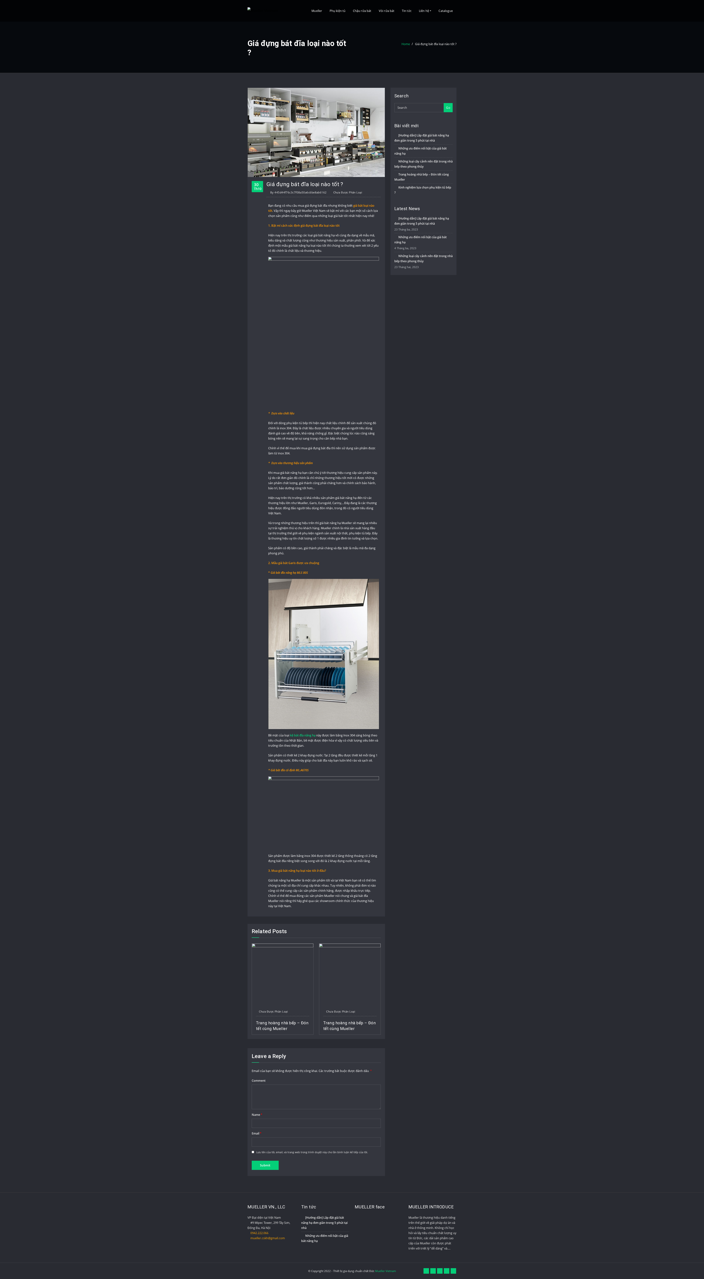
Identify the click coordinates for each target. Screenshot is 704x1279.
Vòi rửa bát (387, 11)
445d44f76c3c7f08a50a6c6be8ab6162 (298, 192)
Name (257, 1115)
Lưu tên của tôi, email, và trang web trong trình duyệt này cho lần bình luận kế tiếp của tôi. (312, 1152)
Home (406, 44)
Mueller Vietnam (385, 1271)
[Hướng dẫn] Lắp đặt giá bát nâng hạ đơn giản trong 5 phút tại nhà (324, 1223)
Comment (258, 1081)
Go (448, 108)
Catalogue (446, 11)
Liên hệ (424, 11)
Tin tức (407, 11)
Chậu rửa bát (362, 11)
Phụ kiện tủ (338, 11)
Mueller (316, 11)
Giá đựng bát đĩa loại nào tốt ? (435, 44)
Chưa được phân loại (347, 192)
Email (256, 1133)
